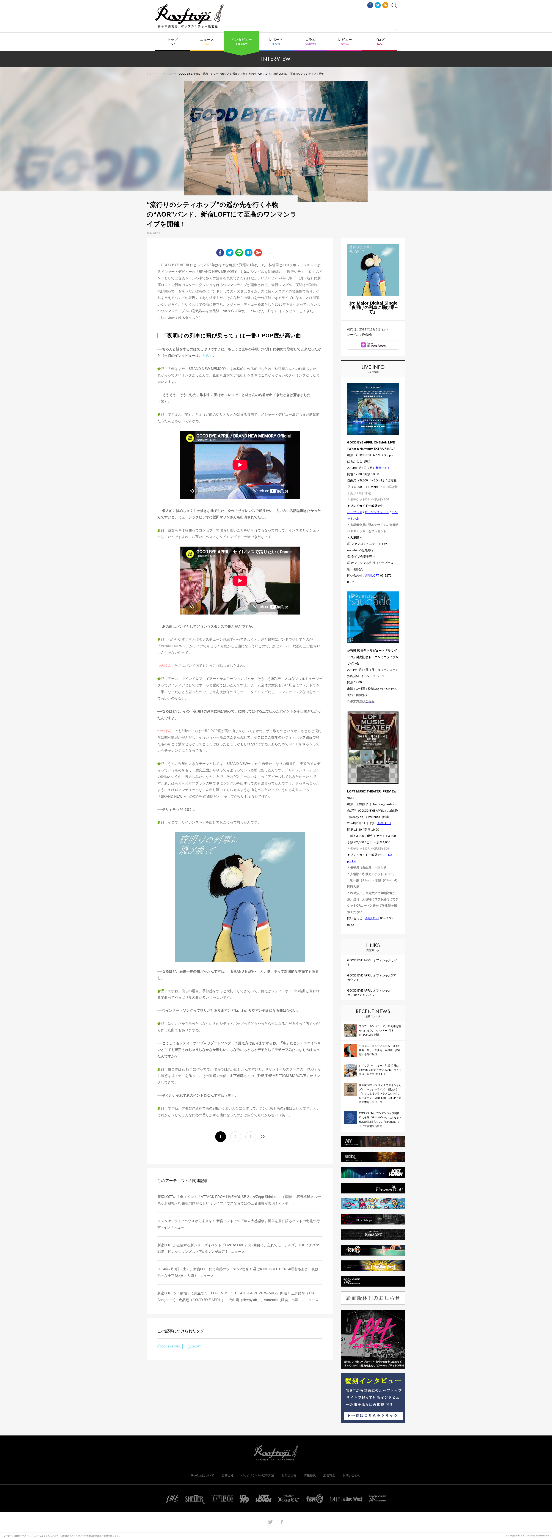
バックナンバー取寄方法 (257, 1475)
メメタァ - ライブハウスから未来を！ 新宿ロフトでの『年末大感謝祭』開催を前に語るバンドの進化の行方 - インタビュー (238, 1224)
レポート (276, 42)
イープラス (354, 512)
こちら (204, 355)
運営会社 (227, 1475)
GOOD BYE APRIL (170, 1346)
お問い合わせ (352, 1475)
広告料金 (329, 1475)
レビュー (345, 42)
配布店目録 (288, 1475)
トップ (172, 42)
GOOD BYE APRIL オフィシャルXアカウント (371, 977)
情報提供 (310, 1475)
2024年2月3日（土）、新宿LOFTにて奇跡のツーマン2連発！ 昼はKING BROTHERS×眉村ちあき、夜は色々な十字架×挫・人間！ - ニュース (237, 1272)
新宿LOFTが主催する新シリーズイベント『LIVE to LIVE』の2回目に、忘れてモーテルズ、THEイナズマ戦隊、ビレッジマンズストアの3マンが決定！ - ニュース (238, 1248)
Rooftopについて (202, 1475)
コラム (310, 42)
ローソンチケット (377, 512)
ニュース (207, 42)
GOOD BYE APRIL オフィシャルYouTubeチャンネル (369, 993)
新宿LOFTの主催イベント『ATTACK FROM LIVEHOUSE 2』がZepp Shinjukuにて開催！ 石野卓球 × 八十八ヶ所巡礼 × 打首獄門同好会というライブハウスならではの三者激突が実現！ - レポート (239, 1200)
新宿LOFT (195, 1346)
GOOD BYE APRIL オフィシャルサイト (372, 962)
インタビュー (241, 42)
